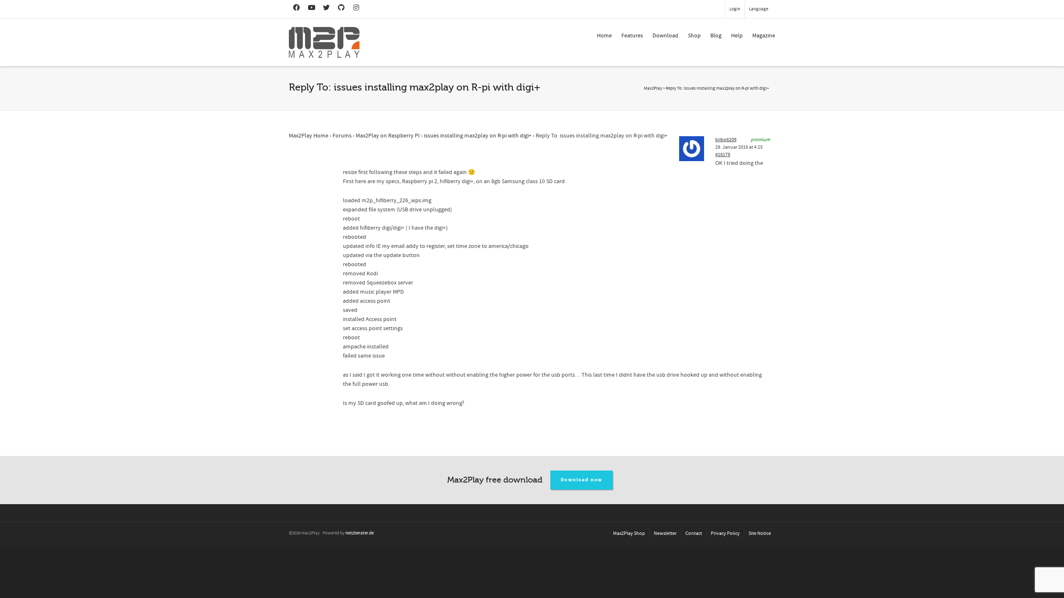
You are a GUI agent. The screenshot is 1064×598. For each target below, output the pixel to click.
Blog (716, 35)
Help (737, 35)
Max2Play (653, 88)
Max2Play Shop (629, 533)
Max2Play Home (308, 136)
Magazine (763, 35)
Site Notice (760, 533)
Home (604, 35)
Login (734, 9)
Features (632, 35)
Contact (693, 533)
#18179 (722, 155)
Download (665, 35)
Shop (694, 35)
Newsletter (665, 533)
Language (758, 9)
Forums (342, 136)
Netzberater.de (359, 533)
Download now (582, 479)
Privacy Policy (725, 533)
